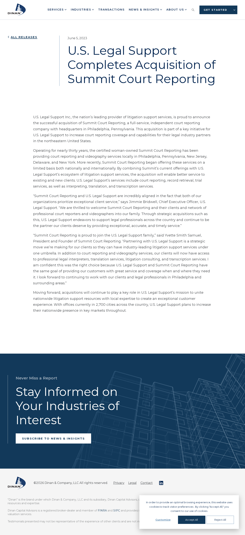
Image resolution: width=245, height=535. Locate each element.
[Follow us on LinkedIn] (161, 483)
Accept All (191, 519)
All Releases (24, 37)
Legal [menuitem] (132, 483)
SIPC (116, 510)
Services (56, 9)
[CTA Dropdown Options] (234, 10)
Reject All (220, 519)
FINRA (102, 510)
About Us (175, 9)
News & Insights (144, 9)
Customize (163, 519)
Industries (81, 9)
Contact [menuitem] (146, 483)
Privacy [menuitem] (118, 483)
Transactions (111, 9)
